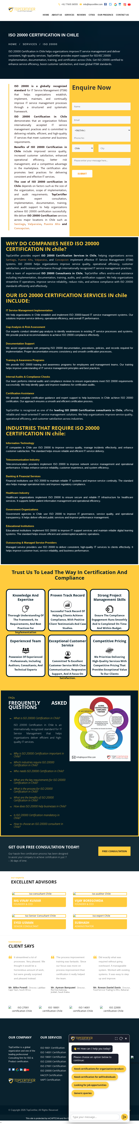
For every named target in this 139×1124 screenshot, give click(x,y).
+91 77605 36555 (69, 4)
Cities (92, 14)
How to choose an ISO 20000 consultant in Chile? (38, 824)
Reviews (81, 14)
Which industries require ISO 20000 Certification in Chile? (34, 762)
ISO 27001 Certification (53, 1066)
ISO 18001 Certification (53, 1056)
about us (57, 14)
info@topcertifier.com (93, 4)
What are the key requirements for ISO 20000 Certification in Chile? (39, 780)
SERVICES (30, 44)
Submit (82, 173)
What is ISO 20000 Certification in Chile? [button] (37, 718)
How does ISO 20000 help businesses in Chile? (40, 806)
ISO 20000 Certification (53, 1070)
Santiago (19, 224)
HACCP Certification (51, 1075)
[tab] (37, 718)
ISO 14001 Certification (53, 1052)
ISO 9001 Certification (52, 1047)
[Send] (124, 1117)
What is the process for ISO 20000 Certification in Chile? (33, 789)
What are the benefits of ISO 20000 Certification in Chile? (34, 798)
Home (46, 14)
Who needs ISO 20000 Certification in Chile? (39, 771)
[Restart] (121, 1038)
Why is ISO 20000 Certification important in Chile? (39, 754)
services (69, 14)
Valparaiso (34, 224)
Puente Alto (52, 224)
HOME (12, 44)
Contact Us (122, 14)
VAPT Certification (50, 1079)
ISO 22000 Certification (53, 1061)
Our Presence (105, 14)
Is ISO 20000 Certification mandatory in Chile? (36, 815)
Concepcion (21, 228)
